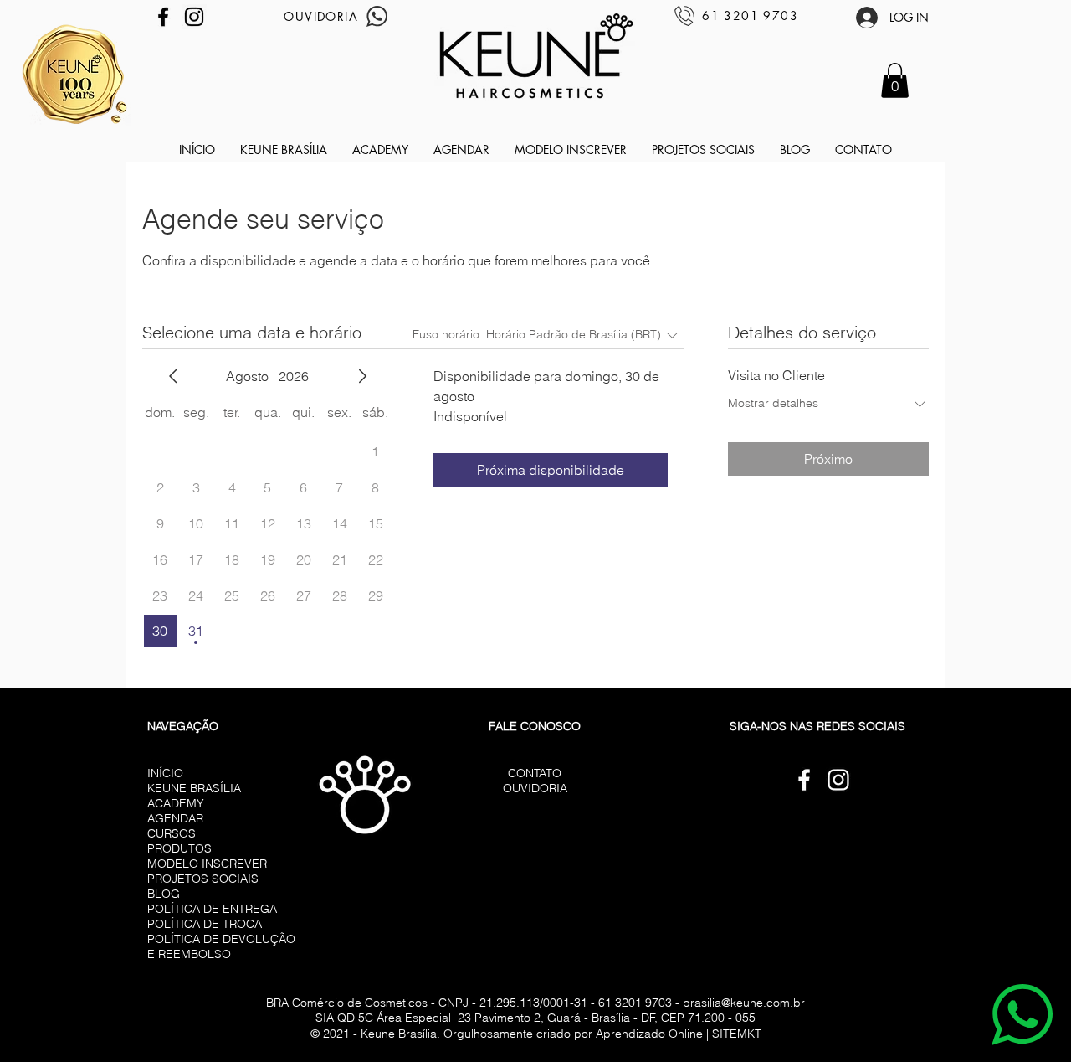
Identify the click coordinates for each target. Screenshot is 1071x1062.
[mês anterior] (173, 376)
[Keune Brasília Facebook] (163, 16)
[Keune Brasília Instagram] (194, 16)
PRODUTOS (179, 848)
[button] (895, 80)
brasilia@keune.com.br (744, 1002)
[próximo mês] (362, 376)
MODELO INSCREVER (207, 863)
